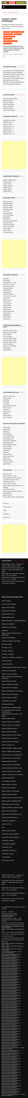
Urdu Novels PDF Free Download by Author (13, 938)
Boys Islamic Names (8, 489)
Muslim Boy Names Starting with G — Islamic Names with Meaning (11, 971)
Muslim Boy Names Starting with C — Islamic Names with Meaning (11, 960)
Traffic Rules (6, 348)
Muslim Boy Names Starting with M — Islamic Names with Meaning (12, 988)
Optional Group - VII (9, 133)
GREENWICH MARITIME (8, 821)
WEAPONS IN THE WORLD (9, 627)
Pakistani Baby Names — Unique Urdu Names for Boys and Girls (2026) (12, 565)
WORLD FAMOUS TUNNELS (9, 697)
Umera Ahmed (7, 398)
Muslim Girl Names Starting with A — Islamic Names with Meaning (11, 1026)
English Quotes (7, 189)
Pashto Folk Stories (8, 311)
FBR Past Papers (7, 203)
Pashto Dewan (7, 309)
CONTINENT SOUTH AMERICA (10, 834)
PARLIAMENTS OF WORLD (9, 701)
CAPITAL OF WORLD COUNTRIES (11, 641)
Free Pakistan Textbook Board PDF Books (13, 923)
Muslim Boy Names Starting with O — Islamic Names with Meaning (11, 993)
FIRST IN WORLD (6, 601)
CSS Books (6, 32)
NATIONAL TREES (7, 644)
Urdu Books (6, 298)
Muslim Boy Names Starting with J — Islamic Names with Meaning (11, 979)
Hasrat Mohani (7, 454)
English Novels (7, 184)
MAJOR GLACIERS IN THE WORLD (11, 771)
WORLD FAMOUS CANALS (9, 784)
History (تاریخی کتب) (8, 284)
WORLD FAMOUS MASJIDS (9, 794)
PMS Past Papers (8, 100)
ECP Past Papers (8, 207)
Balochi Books (7, 317)
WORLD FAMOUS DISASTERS (10, 684)
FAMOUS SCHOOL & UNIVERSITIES (12, 755)
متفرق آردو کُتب (7, 303)
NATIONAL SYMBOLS (8, 654)
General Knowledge (8, 224)
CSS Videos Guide (6, 918)
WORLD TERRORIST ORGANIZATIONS (12, 807)
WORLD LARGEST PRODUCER (10, 741)
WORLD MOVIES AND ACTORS (10, 804)
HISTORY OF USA (7, 824)
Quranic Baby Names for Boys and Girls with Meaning (12, 949)
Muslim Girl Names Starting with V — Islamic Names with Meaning (11, 1084)
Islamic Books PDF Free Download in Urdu (13, 924)
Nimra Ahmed (7, 407)
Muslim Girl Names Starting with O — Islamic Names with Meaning (11, 1065)
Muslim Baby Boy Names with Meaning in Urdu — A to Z (12, 944)
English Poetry (7, 191)
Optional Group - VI (8, 131)
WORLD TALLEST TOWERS (9, 674)
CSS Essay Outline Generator (9, 913)
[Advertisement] (14, 155)
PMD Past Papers (8, 209)
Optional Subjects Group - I (10, 41)
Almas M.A (6, 409)
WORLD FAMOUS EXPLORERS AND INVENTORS (12, 634)
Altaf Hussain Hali (8, 439)
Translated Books (8, 288)
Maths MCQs (6, 217)
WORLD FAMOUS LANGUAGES (10, 791)
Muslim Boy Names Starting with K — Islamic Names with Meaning (11, 982)
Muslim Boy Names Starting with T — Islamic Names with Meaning (11, 1007)
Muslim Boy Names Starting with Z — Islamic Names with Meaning (11, 1023)
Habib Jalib (6, 458)
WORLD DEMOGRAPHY (8, 778)
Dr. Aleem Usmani (8, 462)
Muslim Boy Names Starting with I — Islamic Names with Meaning (11, 977)
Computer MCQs (8, 232)
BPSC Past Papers (8, 108)
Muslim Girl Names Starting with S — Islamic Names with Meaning (11, 1076)
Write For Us (6, 517)
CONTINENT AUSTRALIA (9, 844)
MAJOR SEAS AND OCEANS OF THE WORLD (12, 715)
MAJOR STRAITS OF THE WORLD (11, 758)
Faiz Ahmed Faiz (8, 435)
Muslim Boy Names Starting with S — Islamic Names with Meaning (11, 1004)
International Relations (9, 36)
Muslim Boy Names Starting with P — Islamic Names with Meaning (11, 996)
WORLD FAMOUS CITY (8, 745)
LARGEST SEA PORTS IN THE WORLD (12, 774)
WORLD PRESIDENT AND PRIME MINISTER (14, 620)
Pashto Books (7, 305)
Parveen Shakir (7, 446)
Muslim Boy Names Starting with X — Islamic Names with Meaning (11, 1018)
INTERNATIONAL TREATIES (9, 761)
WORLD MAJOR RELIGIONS (9, 811)
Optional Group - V (8, 130)
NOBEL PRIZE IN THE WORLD (10, 694)
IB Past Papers (7, 334)
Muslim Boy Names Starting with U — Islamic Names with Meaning (11, 1010)
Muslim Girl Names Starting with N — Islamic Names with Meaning (11, 1062)
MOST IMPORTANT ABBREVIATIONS (12, 748)
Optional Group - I (8, 122)
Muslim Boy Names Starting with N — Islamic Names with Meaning (11, 991)
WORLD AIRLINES (7, 661)
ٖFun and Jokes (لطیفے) (9, 296)
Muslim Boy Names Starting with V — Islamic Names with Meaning (11, 1012)
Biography (6, 278)
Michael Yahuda (7, 38)
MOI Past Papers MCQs (9, 332)
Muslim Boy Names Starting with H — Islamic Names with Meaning (11, 974)
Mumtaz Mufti (7, 415)
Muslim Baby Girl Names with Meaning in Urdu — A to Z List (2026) (13, 574)
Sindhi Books (7, 315)
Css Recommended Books (17, 32)
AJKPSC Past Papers (9, 110)
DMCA (5, 510)
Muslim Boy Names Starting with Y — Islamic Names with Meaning (11, 1021)
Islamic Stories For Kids (9, 476)
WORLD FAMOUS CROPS (9, 788)
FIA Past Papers (7, 336)
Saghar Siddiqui (7, 460)
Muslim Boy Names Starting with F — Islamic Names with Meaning (11, 969)
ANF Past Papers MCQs (10, 338)
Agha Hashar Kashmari (9, 406)
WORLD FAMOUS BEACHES (9, 728)
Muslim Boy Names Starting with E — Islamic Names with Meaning (11, 966)
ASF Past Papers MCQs (9, 340)
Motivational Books (8, 286)
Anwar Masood (7, 448)
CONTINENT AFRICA (7, 854)
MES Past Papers (8, 205)
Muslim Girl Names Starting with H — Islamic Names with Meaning (11, 1045)
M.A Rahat (6, 402)
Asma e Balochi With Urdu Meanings (13, 497)
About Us (6, 503)
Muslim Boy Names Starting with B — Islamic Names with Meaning (11, 958)
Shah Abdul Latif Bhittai (10, 441)
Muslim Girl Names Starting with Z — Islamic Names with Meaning (13, 1095)
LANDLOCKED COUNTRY (9, 681)
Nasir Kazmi (6, 450)
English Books (17, 34)
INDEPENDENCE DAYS (8, 617)
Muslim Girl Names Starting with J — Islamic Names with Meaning (11, 1051)
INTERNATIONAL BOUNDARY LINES (12, 768)
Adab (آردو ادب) (7, 299)
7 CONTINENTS (6, 857)
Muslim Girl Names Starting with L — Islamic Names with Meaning (11, 1056)
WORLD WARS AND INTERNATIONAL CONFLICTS (12, 677)
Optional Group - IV (8, 128)
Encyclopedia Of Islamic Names (12, 478)
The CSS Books (7, 43)
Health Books (7, 292)
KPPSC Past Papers (8, 104)
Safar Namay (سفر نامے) (10, 282)
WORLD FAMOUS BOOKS (9, 830)
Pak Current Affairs (8, 226)
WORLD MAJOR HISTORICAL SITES (12, 814)
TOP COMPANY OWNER (8, 781)
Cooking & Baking (8, 294)
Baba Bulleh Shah (8, 442)
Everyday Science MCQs (10, 221)
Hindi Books (6, 319)
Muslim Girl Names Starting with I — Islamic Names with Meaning (13, 1048)
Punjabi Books (7, 313)
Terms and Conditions (7, 936)
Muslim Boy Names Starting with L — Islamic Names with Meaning (11, 985)
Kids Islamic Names (8, 481)
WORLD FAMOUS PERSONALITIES (11, 801)
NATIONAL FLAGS (7, 647)
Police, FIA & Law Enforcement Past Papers (13, 932)
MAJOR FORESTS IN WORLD (10, 738)
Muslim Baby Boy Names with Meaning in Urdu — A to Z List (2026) (13, 578)
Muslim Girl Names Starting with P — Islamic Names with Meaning (11, 1067)
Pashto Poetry (7, 307)
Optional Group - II (8, 124)
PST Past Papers (8, 213)
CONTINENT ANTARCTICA (9, 850)
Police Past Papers (8, 344)
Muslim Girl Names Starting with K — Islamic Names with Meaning (11, 1054)
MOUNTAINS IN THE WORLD (10, 687)
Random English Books (9, 180)
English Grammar (8, 186)
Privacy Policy (7, 507)
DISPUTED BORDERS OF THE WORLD (12, 691)
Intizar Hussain (7, 417)
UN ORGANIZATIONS (8, 704)
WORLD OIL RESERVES (8, 624)
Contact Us (6, 514)
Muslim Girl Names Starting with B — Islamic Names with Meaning (11, 1029)
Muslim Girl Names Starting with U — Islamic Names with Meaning (11, 1081)
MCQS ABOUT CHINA (8, 860)
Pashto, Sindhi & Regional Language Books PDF (13, 930)
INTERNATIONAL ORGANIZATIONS (11, 707)
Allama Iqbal (6, 427)
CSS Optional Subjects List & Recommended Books (9, 916)
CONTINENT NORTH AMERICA (10, 837)
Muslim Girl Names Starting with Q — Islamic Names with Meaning (11, 1070)
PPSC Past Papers (8, 102)
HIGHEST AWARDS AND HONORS (11, 751)
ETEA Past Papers (8, 215)
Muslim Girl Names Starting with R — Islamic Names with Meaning (11, 1073)
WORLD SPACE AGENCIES (9, 611)
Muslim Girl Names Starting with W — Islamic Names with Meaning (12, 1086)
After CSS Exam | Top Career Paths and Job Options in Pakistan (13, 582)
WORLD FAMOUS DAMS (8, 718)
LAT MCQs (6, 211)
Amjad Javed (7, 411)
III (13, 126)
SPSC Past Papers (8, 106)
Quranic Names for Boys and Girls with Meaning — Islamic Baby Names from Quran (13, 569)
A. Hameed (6, 404)
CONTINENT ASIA (7, 847)
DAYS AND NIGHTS (7, 664)
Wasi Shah (6, 431)
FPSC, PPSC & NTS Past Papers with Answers (11, 920)
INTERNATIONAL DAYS (8, 614)
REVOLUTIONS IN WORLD (9, 604)
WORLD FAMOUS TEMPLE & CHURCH (12, 797)
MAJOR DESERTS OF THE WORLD (11, 735)
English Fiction (7, 187)
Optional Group (7, 126)
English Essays (7, 182)
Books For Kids (7, 474)
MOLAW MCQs (7, 350)
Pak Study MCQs (8, 222)
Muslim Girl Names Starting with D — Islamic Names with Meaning (11, 1034)
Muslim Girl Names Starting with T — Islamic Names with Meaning (11, 1078)
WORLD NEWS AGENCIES (9, 670)
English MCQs (7, 228)
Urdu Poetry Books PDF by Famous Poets (13, 940)
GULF (3, 827)
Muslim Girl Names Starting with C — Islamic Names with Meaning (11, 1032)
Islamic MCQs (7, 230)
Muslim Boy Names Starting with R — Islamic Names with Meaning (11, 1001)
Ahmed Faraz (7, 429)
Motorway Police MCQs (10, 346)
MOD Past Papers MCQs (10, 330)
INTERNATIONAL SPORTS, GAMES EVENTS (14, 667)
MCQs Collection (8, 201)
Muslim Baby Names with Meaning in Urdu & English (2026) (13, 927)
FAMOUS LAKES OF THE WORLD (11, 725)
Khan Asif (6, 413)
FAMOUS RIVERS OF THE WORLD (11, 722)
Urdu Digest (6, 280)
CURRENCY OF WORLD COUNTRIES (12, 657)
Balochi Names (7, 495)
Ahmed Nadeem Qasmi (9, 444)
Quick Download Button (17, 934)
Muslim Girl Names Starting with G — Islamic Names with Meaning (11, 1043)
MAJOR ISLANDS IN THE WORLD (11, 764)
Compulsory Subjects (9, 120)
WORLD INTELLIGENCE (8, 607)
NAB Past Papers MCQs (10, 342)
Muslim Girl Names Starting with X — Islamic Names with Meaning (11, 1089)
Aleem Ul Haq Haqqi (9, 396)
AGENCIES (5, 630)
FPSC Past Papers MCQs (10, 98)
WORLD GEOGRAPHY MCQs (10, 817)
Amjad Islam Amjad (8, 437)
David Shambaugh (8, 34)
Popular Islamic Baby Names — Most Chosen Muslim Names (11, 952)
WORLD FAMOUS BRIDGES (9, 731)
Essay (20, 918)
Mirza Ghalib (6, 433)
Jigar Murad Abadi (8, 456)
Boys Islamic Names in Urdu (11, 479)
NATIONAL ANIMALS (7, 651)
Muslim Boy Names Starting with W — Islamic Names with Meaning (12, 1015)
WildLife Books (7, 290)
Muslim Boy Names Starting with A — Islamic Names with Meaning (11, 955)
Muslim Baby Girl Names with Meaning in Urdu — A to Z (12, 947)
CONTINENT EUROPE (8, 840)
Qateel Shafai (7, 464)
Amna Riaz (6, 400)
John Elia (5, 452)
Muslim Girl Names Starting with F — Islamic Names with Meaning (11, 1040)
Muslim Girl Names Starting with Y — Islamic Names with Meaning (11, 1092)
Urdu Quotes (6, 301)
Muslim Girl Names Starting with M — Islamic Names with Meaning (12, 1059)
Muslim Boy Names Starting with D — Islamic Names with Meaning (11, 963)
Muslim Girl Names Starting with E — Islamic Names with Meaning (11, 1037)
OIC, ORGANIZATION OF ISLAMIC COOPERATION (11, 711)
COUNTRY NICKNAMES (8, 637)
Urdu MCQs (6, 219)
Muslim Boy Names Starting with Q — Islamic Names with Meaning (11, 999)
